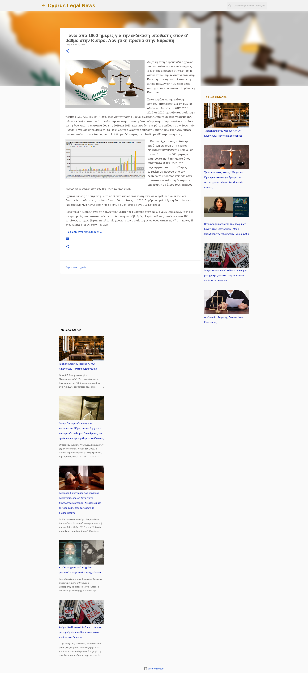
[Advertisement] (130, 300)
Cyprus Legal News (71, 5)
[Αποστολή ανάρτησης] (67, 240)
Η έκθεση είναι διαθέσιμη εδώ (83, 231)
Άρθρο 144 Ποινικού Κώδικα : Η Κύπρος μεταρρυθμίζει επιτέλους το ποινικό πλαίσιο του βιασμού (80, 632)
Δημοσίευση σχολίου (76, 267)
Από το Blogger (156, 668)
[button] (67, 51)
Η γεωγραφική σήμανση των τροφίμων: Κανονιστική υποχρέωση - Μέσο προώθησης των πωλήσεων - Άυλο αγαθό (226, 229)
